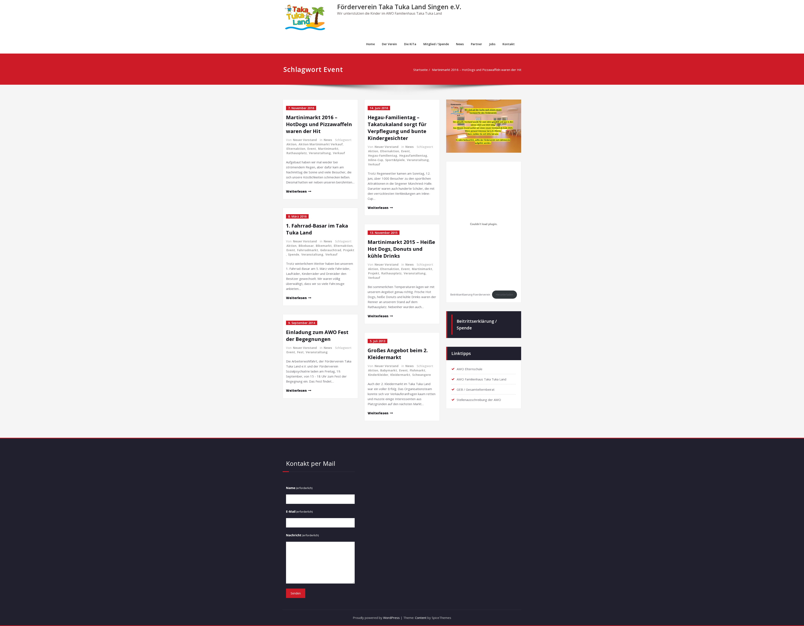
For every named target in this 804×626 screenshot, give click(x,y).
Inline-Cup (375, 160)
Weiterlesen (296, 191)
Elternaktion (295, 149)
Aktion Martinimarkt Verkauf (321, 144)
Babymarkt (388, 370)
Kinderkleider (378, 375)
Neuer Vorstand (305, 140)
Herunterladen (504, 294)
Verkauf (339, 153)
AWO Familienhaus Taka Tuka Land (481, 379)
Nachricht (302, 535)
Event (311, 149)
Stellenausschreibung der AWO (479, 400)
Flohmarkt (417, 370)
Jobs (492, 44)
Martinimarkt (328, 149)
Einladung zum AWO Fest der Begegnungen (317, 335)
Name (299, 488)
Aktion (291, 144)
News (460, 44)
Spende (293, 254)
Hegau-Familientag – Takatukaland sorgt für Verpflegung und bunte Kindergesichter (397, 127)
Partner (476, 44)
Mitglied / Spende (436, 44)
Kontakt (508, 44)
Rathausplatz (296, 153)
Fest (300, 352)
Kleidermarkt (400, 375)
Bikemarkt (324, 246)
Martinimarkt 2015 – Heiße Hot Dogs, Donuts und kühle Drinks (401, 248)
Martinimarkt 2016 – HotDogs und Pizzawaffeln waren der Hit (476, 70)
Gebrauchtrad (330, 250)
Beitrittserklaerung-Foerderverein (470, 294)
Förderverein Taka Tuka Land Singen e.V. (399, 7)
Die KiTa (410, 44)
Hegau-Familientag (382, 155)
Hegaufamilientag (413, 155)
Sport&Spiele (395, 160)
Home (370, 44)
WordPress (391, 618)
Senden (296, 593)
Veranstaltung (320, 153)
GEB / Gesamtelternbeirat (476, 389)
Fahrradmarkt (307, 250)
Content (420, 618)
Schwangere (421, 375)
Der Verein (389, 44)
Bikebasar (306, 246)
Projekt (348, 250)
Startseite (420, 70)
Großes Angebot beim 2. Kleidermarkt (398, 354)
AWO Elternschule (469, 369)
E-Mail (299, 511)
